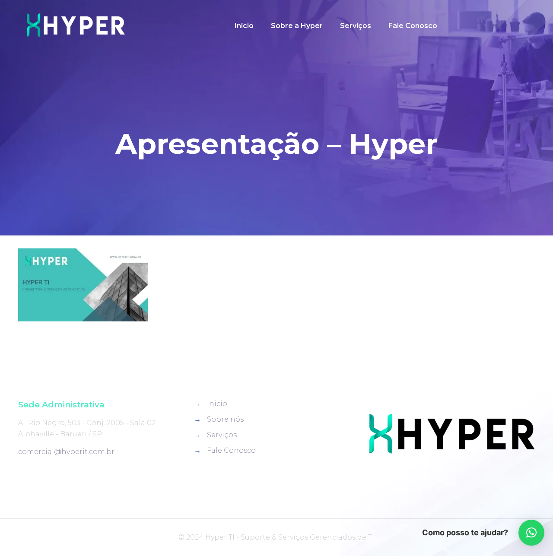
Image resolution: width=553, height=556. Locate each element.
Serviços (222, 435)
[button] (531, 533)
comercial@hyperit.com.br (66, 452)
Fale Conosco (231, 450)
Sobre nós (225, 419)
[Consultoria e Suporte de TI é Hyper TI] (75, 26)
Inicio (217, 404)
